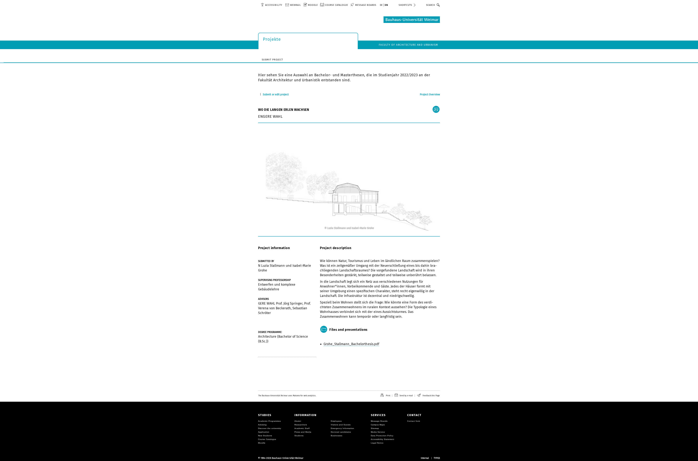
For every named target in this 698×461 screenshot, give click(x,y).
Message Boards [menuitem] (365, 5)
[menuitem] (271, 5)
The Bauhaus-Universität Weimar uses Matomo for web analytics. (287, 395)
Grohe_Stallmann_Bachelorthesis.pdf (351, 344)
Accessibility (273, 5)
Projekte (272, 39)
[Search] (438, 5)
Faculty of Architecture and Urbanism (408, 44)
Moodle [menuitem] (313, 5)
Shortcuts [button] (405, 5)
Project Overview (430, 94)
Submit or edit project (276, 94)
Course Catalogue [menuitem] (336, 5)
